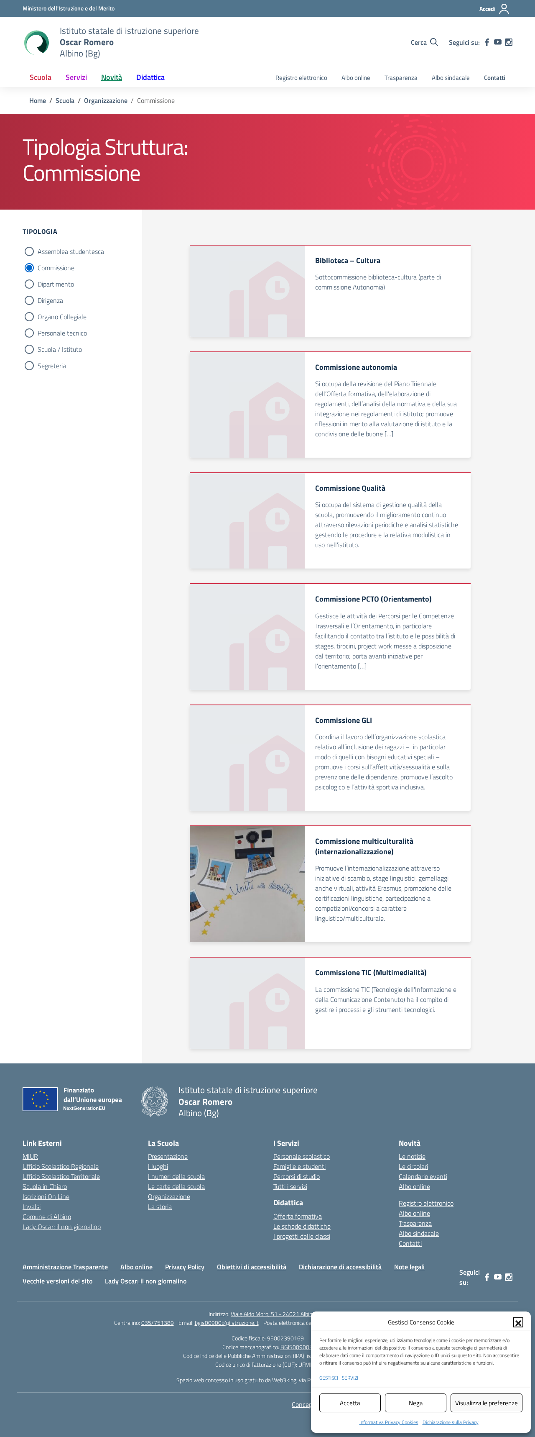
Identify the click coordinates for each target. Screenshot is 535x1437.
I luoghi (158, 1166)
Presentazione (168, 1156)
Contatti (494, 77)
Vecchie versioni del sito (57, 1281)
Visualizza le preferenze (486, 1403)
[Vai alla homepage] (36, 42)
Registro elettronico (301, 77)
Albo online (355, 77)
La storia (160, 1206)
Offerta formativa (297, 1216)
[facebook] (487, 42)
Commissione (56, 268)
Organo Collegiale (62, 317)
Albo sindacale (451, 77)
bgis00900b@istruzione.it (227, 1322)
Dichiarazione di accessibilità (340, 1267)
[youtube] (498, 42)
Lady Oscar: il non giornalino (62, 1227)
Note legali (409, 1267)
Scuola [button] (40, 77)
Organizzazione (169, 1196)
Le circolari (413, 1166)
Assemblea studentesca (71, 251)
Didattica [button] (150, 77)
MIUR (30, 1156)
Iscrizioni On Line (46, 1196)
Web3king (284, 1380)
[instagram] (508, 42)
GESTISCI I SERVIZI (338, 1378)
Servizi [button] (76, 77)
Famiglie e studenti (299, 1166)
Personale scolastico (301, 1156)
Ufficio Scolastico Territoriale (61, 1176)
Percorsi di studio (296, 1176)
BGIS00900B (296, 1346)
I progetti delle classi (301, 1236)
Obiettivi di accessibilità (251, 1267)
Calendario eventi (423, 1176)
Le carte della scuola (176, 1186)
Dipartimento (56, 284)
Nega (416, 1403)
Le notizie (412, 1156)
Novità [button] (111, 77)
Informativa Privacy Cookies (388, 1422)
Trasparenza (401, 77)
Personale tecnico (62, 333)
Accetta (350, 1403)
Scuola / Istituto (60, 349)
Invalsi (32, 1206)
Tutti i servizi (290, 1186)
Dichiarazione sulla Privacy (451, 1422)
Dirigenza (50, 300)
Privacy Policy (184, 1267)
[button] (518, 1322)
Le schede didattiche (302, 1226)
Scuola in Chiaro (45, 1186)
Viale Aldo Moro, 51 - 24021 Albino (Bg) (278, 1313)
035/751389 (157, 1322)
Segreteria (52, 366)
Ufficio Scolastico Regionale (61, 1166)
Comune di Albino (47, 1217)
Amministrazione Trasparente (65, 1267)
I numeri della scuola (176, 1176)
